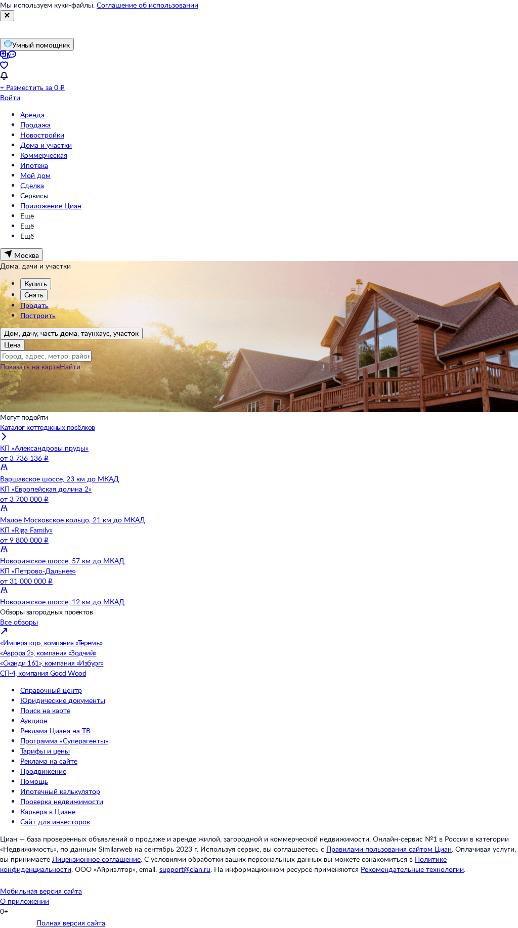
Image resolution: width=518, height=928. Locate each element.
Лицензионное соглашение (96, 859)
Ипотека (34, 165)
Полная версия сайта (70, 922)
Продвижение (43, 771)
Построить (38, 315)
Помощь (34, 781)
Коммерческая (43, 155)
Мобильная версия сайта (41, 891)
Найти (70, 366)
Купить (35, 283)
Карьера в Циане (47, 811)
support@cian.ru (184, 869)
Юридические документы (62, 700)
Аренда (32, 114)
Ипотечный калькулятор (60, 791)
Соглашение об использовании (147, 5)
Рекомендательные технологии (412, 869)
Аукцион (34, 720)
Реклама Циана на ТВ (55, 730)
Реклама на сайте (48, 761)
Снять (34, 294)
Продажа (35, 124)
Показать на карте (30, 366)
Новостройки (42, 135)
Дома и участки (46, 145)
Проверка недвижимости (61, 801)
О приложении (24, 901)
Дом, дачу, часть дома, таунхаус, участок (71, 333)
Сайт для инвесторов (55, 821)
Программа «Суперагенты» (64, 740)
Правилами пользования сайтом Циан (389, 849)
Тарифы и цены (45, 751)
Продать (34, 305)
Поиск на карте (45, 710)
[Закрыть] (7, 15)
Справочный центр (51, 690)
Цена (12, 344)
